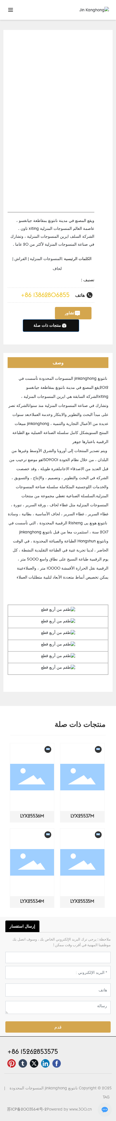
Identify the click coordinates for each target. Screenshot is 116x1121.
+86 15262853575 (32, 1051)
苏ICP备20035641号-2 (27, 1109)
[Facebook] (56, 1063)
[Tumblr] (23, 1063)
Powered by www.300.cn (69, 1109)
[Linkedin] (45, 1063)
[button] (14, 828)
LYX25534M (33, 901)
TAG (106, 1097)
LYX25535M (83, 901)
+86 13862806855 (45, 295)
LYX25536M (33, 816)
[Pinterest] (11, 1063)
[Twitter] (34, 1063)
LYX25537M (83, 816)
